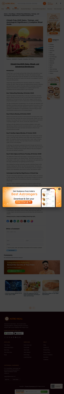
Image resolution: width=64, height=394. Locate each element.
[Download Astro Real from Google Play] (32, 197)
